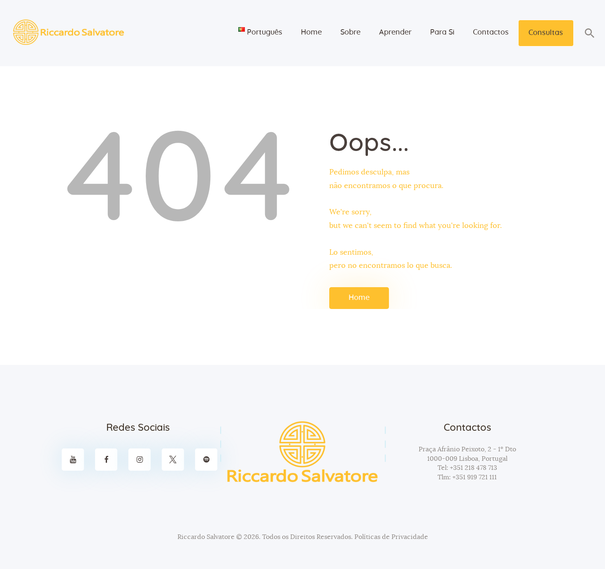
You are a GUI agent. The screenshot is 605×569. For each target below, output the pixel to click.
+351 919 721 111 (474, 477)
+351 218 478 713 (472, 467)
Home (359, 298)
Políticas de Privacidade (391, 537)
